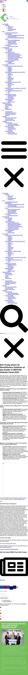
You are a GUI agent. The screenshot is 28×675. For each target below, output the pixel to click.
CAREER (4, 116)
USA (17, 549)
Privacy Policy (3, 591)
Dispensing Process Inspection (15, 57)
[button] (14, 163)
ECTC (5, 549)
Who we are (10, 26)
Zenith (9, 76)
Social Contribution (12, 41)
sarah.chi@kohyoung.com (5, 547)
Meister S (10, 83)
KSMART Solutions (12, 95)
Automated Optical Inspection (14, 55)
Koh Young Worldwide (13, 124)
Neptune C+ (10, 89)
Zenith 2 (10, 73)
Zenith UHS (10, 74)
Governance (8, 45)
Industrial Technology (10, 52)
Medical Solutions (9, 99)
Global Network (8, 122)
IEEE (12, 549)
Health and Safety (12, 42)
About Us (7, 25)
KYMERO (10, 62)
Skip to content (3, 0)
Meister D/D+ (11, 84)
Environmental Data (12, 36)
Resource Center (9, 131)
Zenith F (10, 77)
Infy (9, 93)
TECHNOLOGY (6, 47)
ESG (3, 31)
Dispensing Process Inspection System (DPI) (15, 88)
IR (3, 110)
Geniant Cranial (11, 63)
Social (6, 39)
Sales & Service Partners (13, 125)
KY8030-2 (10, 69)
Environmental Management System (16, 35)
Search (1, 333)
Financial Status (8, 111)
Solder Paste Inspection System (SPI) (14, 66)
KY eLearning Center (12, 133)
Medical (9, 51)
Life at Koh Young (9, 119)
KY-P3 (9, 92)
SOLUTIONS (5, 64)
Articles (7, 108)
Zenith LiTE (10, 79)
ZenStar (9, 85)
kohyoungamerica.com (20, 499)
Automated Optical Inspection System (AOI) (15, 72)
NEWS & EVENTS (6, 103)
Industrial (10, 50)
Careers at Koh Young (10, 120)
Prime (9, 87)
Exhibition (8, 549)
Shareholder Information (10, 112)
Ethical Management (12, 44)
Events (6, 106)
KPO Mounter (11, 98)
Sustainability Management (11, 32)
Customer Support (9, 126)
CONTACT (5, 121)
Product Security (4, 598)
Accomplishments (12, 29)
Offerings (10, 28)
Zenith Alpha (10, 78)
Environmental (8, 34)
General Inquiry (11, 127)
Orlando (14, 549)
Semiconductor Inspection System (13, 82)
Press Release (8, 105)
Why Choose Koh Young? (10, 117)
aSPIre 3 (10, 67)
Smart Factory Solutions (13, 60)
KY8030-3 (10, 68)
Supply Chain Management (14, 40)
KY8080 (9, 71)
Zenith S (10, 80)
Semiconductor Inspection (14, 56)
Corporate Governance (13, 46)
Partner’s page (11, 132)
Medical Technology (9, 61)
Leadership (10, 30)
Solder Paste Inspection (13, 53)
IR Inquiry (7, 115)
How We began (8, 48)
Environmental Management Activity (16, 37)
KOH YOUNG (5, 24)
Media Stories (8, 109)
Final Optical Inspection (13, 58)
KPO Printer (10, 96)
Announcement (8, 104)
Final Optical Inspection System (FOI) (13, 90)
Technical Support (12, 129)
